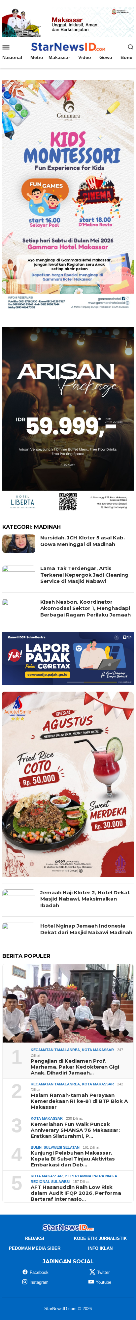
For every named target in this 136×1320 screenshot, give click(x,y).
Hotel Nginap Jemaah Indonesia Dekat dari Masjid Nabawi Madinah (86, 929)
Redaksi (34, 1238)
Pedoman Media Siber (34, 1248)
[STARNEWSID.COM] (68, 46)
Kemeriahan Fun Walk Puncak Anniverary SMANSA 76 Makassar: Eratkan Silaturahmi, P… (75, 1130)
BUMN (36, 1147)
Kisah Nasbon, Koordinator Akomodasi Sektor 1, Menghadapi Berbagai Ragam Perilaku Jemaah (85, 608)
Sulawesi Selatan (62, 1147)
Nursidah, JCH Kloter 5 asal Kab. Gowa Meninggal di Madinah (82, 540)
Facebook (39, 1272)
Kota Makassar (98, 1050)
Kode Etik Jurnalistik (100, 1238)
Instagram (39, 1282)
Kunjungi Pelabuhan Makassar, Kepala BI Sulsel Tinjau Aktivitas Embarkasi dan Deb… (73, 1159)
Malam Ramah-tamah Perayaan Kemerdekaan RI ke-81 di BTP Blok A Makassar (79, 1101)
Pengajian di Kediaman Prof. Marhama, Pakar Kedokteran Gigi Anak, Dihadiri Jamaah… (75, 1067)
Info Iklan (100, 1248)
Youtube (103, 1282)
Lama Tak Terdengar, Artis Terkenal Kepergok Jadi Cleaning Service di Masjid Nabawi (84, 574)
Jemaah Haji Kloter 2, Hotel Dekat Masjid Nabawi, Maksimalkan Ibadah (85, 898)
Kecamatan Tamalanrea (55, 1050)
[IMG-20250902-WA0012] (68, 21)
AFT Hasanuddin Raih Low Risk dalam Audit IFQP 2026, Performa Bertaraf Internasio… (76, 1193)
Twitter (103, 1272)
